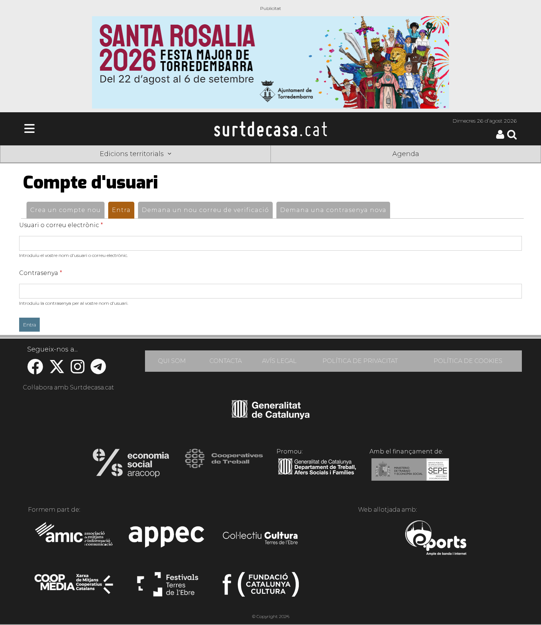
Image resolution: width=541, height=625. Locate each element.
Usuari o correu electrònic (61, 225)
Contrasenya (40, 272)
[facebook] (35, 370)
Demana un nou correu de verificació (205, 209)
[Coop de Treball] (224, 465)
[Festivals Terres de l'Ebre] (167, 587)
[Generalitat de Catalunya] (270, 416)
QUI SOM (172, 360)
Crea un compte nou (65, 209)
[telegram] (98, 370)
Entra (123, 209)
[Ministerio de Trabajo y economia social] (410, 474)
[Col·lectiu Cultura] (260, 538)
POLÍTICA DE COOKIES (468, 360)
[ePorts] (435, 538)
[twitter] (57, 370)
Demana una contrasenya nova (333, 209)
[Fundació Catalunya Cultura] (260, 587)
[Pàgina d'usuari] (500, 137)
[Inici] (270, 128)
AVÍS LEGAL (279, 360)
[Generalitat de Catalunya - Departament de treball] (317, 474)
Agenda (405, 154)
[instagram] (78, 370)
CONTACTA (225, 360)
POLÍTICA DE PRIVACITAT (360, 360)
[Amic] (74, 538)
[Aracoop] (131, 465)
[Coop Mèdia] (74, 587)
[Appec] (167, 538)
